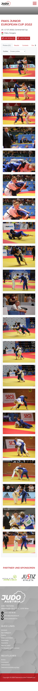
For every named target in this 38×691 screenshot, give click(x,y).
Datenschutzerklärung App (10, 667)
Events (3, 635)
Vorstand (4, 630)
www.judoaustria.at (10, 618)
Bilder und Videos (7, 638)
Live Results (9, 38)
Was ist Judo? (6, 645)
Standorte (4, 643)
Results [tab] (16, 45)
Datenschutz (5, 665)
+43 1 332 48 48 (9, 613)
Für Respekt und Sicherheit (10, 648)
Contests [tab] (25, 45)
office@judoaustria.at (11, 616)
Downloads (4, 640)
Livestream (24, 38)
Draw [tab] (33, 45)
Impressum (5, 662)
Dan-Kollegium (6, 633)
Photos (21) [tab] (7, 45)
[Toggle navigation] (34, 3)
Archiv (3, 660)
